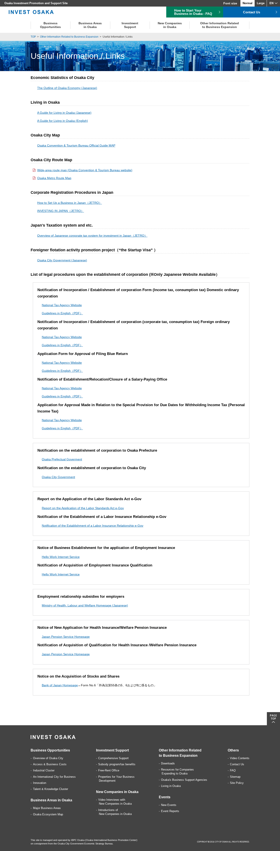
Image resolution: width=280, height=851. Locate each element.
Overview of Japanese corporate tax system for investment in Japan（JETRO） (92, 235)
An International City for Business (54, 776)
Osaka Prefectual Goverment (62, 459)
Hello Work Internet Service (61, 557)
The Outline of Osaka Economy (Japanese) (67, 88)
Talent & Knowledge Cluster (50, 789)
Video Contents (239, 758)
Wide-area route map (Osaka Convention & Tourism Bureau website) (84, 170)
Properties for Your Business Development (116, 778)
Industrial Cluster (43, 770)
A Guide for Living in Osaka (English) (62, 120)
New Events (168, 805)
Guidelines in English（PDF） (62, 313)
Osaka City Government (58, 477)
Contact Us (237, 764)
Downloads (168, 763)
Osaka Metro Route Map (54, 178)
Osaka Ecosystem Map (48, 814)
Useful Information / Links (118, 36)
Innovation (39, 783)
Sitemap (235, 776)
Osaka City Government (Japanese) (62, 260)
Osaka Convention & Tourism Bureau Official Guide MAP (76, 145)
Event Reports (170, 811)
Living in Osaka (171, 786)
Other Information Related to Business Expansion (69, 36)
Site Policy (237, 783)
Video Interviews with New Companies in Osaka (115, 801)
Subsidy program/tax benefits (116, 764)
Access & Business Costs (49, 764)
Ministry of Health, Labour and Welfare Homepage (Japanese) (85, 605)
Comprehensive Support (113, 758)
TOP (33, 36)
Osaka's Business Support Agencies (184, 779)
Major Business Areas (47, 808)
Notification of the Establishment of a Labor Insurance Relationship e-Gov (92, 525)
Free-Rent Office (108, 770)
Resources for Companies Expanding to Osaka (177, 771)
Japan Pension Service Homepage (66, 636)
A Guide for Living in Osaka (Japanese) (64, 112)
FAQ (233, 770)
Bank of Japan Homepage (60, 685)
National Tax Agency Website (62, 305)
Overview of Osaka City (48, 758)
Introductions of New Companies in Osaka (115, 812)
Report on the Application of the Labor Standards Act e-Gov (83, 508)
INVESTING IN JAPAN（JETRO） (60, 211)
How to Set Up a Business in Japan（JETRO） (69, 202)
